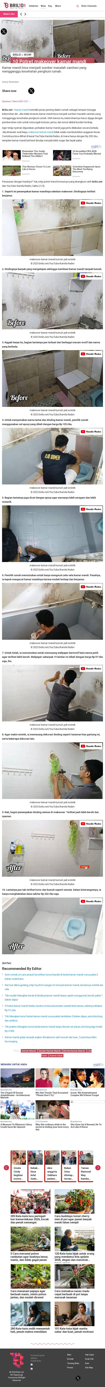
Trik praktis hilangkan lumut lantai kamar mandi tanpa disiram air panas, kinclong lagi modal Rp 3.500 (53, 1028)
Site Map (89, 1367)
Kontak (70, 1359)
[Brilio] (14, 6)
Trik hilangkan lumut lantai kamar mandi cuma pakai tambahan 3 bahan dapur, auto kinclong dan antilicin (53, 1018)
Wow (43, 6)
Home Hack (56, 1055)
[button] (21, 14)
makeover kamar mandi (41, 132)
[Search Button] (77, 7)
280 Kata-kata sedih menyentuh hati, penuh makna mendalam (30, 1330)
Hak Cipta (89, 1354)
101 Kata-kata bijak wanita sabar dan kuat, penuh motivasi (74, 1330)
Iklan (69, 1354)
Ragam (51, 6)
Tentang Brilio (73, 1363)
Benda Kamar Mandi (74, 1050)
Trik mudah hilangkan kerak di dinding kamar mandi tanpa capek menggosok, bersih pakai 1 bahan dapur (54, 997)
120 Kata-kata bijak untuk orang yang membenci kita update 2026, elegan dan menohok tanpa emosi (74, 1257)
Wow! (27, 54)
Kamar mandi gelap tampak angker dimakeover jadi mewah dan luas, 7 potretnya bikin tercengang (51, 1039)
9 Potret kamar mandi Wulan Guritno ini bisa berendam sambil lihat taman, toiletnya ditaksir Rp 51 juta (53, 1008)
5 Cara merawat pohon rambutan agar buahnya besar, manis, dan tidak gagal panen (29, 1257)
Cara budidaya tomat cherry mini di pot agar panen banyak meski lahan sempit (73, 1219)
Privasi (70, 1367)
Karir (87, 1363)
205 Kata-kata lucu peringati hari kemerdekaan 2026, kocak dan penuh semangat (30, 1219)
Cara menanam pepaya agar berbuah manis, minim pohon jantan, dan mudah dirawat (28, 1294)
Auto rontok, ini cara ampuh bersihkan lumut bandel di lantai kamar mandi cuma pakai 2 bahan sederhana (51, 976)
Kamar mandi (21, 109)
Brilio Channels (89, 6)
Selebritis (33, 6)
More (58, 6)
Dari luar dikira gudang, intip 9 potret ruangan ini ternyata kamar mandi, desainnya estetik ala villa (54, 987)
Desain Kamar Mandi (50, 1050)
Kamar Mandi (29, 1050)
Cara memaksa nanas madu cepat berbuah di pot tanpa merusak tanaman (72, 1294)
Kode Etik (89, 1359)
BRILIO (17, 54)
